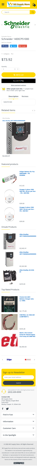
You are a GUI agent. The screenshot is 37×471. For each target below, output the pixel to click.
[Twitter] (7, 408)
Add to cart (20, 75)
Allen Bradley (6, 118)
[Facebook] (2, 408)
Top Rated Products (10, 289)
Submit (18, 383)
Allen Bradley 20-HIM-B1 (27, 271)
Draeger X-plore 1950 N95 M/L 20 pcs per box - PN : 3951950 (28, 191)
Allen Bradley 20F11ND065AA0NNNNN (28, 253)
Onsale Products (9, 227)
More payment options (18, 85)
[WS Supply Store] (18, 4)
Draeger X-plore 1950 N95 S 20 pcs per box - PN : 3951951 (27, 209)
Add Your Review (6, 42)
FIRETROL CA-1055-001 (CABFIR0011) (27, 316)
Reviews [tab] (25, 96)
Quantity (4, 66)
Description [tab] (13, 96)
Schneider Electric (6, 36)
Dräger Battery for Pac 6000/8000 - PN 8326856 (27, 173)
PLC (12, 54)
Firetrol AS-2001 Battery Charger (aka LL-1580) (27, 298)
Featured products (9, 164)
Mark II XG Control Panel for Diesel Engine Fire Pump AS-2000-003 (27, 334)
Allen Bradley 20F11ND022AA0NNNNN (13, 120)
